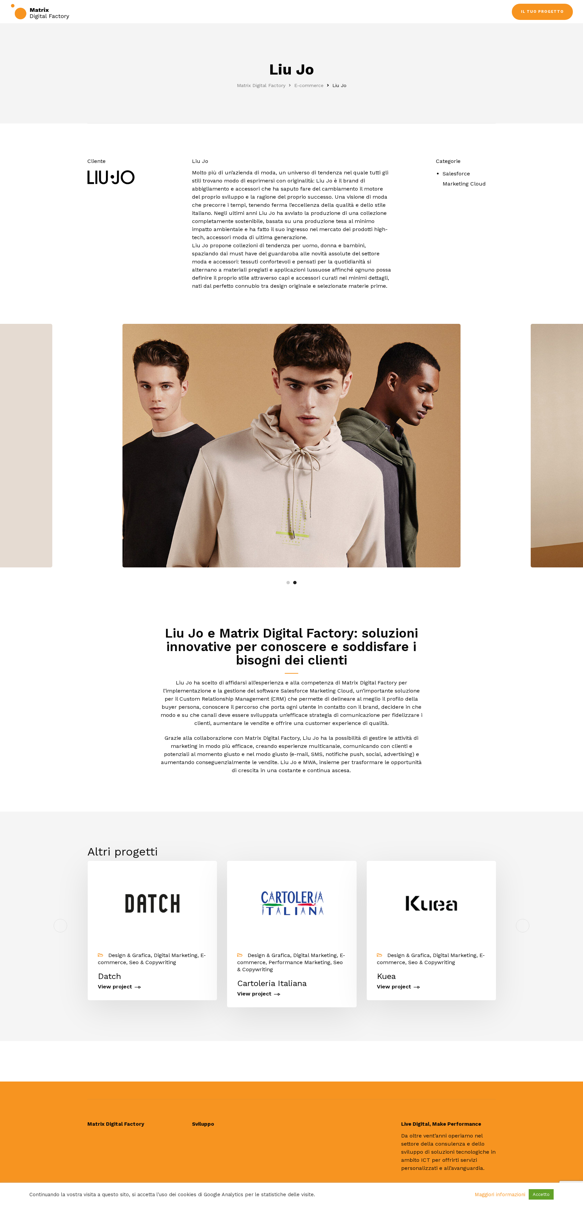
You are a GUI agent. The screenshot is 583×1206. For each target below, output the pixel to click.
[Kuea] (431, 903)
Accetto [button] (541, 1194)
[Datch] (152, 903)
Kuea (386, 976)
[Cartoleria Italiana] (291, 903)
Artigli (527, 976)
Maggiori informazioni (500, 1194)
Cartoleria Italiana (272, 983)
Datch (109, 976)
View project (115, 987)
